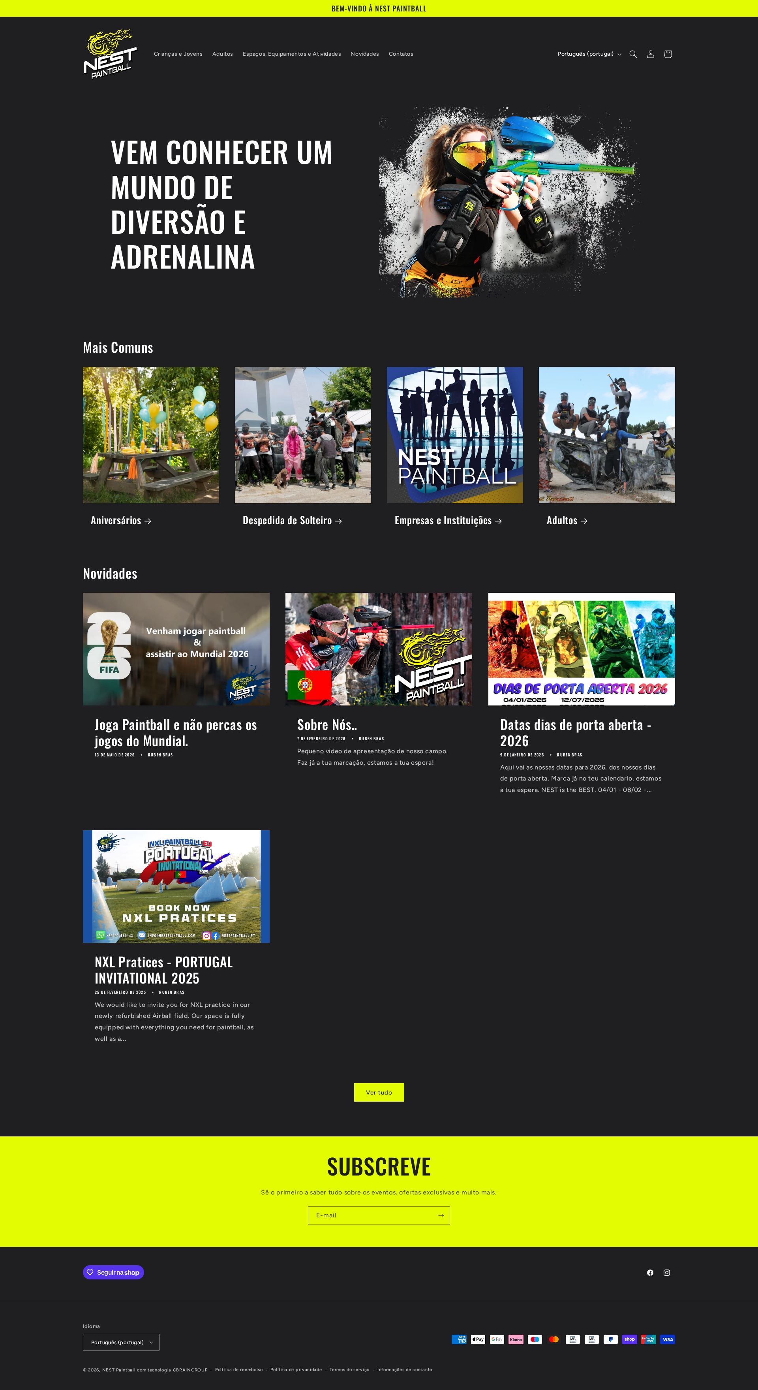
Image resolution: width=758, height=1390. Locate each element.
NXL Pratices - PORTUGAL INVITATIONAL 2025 (164, 970)
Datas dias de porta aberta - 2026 (576, 732)
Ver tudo (379, 1092)
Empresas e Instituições (443, 520)
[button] (633, 54)
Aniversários (116, 520)
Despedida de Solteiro (287, 520)
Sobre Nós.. (327, 724)
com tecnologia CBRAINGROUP (172, 1370)
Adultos (562, 520)
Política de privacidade (296, 1369)
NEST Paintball (119, 1370)
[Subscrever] (441, 1215)
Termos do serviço (350, 1369)
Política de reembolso (239, 1369)
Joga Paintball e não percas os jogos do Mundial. (176, 732)
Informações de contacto (404, 1369)
